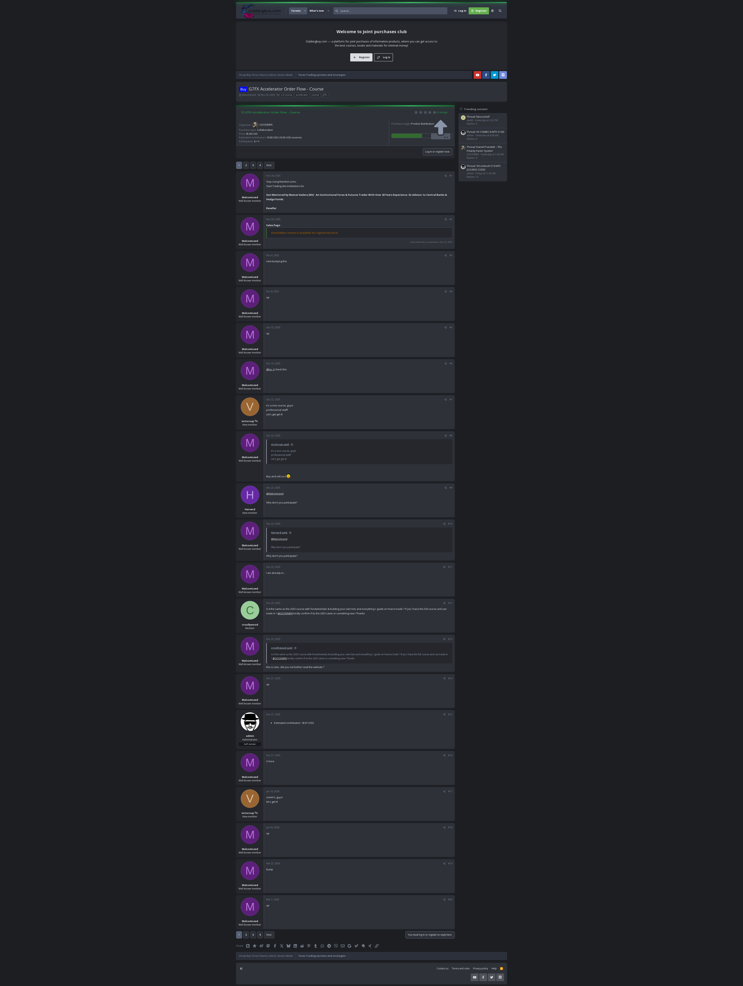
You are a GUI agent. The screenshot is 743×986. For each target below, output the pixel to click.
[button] (305, 10)
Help (494, 968)
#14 (450, 678)
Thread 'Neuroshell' (478, 116)
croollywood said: (282, 648)
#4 (450, 291)
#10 (450, 523)
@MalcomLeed (274, 493)
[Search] (500, 10)
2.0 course (286, 95)
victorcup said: (280, 444)
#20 (450, 899)
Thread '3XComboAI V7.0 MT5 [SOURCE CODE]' (484, 168)
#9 (450, 487)
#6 (450, 363)
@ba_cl (270, 369)
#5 (450, 327)
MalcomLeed (249, 95)
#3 (450, 255)
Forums (296, 10)
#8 (450, 435)
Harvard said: (279, 532)
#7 (450, 399)
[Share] (445, 175)
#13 (450, 639)
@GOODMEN (285, 613)
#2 (450, 219)
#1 (450, 175)
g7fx (324, 95)
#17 (450, 791)
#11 (450, 567)
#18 (450, 827)
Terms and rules (461, 968)
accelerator (302, 95)
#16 (450, 755)
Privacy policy (480, 968)
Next (268, 165)
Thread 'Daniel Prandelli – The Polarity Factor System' (484, 149)
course (315, 95)
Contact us (442, 968)
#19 (450, 863)
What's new (317, 10)
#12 (450, 603)
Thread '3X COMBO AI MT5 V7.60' (485, 132)
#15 (450, 714)
